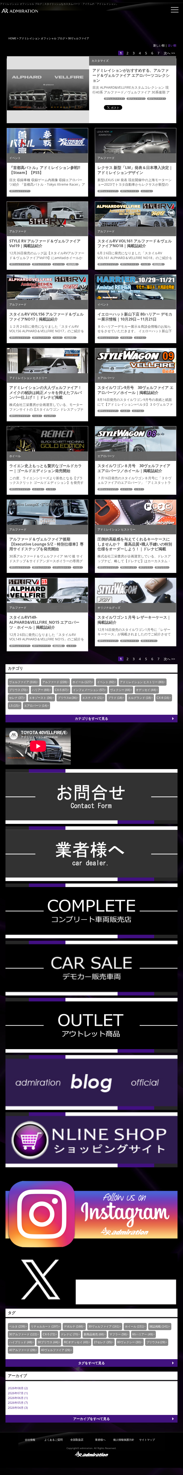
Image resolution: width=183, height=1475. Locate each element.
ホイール (146, 191)
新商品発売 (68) (94, 1334)
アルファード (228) (54, 682)
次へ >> (169, 53)
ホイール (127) (82, 682)
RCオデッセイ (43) (76, 1342)
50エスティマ (127, 567)
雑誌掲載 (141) (158, 1326)
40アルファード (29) (22, 1350)
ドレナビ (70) (69, 1334)
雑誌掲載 (71, 264)
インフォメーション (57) (89, 690)
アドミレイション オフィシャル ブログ (42, 38)
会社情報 (30, 1439)
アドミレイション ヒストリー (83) (142, 682)
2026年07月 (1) (18, 1393)
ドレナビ (49, 416)
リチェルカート (61, 567)
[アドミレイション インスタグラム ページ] (91, 1214)
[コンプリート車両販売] (91, 910)
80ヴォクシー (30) (129, 1342)
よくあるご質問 (53, 1439)
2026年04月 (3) (18, 1408)
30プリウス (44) (48, 1342)
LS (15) (14, 705)
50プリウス (161, 567)
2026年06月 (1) (18, 1398)
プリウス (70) (17, 690)
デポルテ (125, 338)
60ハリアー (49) (142, 1334)
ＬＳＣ (50, 489)
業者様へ (100, 1439)
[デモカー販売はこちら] (91, 968)
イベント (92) (105, 682)
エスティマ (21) (92, 697)
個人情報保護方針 (123, 1439)
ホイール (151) (134, 1326)
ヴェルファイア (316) (23, 682)
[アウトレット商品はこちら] (91, 1025)
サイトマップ (147, 1439)
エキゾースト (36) (40, 697)
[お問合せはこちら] (91, 796)
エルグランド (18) (139, 697)
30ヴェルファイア (113, 98)
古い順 (172, 45)
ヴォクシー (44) (120, 690)
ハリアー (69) (40, 690)
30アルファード (135, 98)
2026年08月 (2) (18, 1388)
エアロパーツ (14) (35, 705)
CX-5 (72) (49, 1334)
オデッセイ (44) (146, 690)
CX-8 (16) (163, 697)
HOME (12, 38)
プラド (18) (115, 697)
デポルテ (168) (73, 1326)
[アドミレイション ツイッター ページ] (91, 1279)
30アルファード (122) (23, 1334)
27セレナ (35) (103, 1342)
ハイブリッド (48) (20, 1342)
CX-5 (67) (61, 690)
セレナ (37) (16, 697)
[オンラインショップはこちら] (91, 1140)
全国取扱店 (76, 1439)
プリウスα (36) (67, 697)
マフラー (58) (118, 1334)
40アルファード (155, 98)
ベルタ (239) (17, 1326)
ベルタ (145, 264)
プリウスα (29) (155, 1342)
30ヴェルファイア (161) (103, 1326)
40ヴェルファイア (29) (55, 1350)
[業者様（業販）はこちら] (91, 853)
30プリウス (145, 567)
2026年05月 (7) (18, 1403)
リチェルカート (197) (44, 1326)
